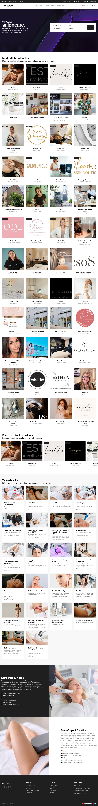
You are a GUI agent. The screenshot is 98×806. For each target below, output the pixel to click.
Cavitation (64, 758)
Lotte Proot (37, 180)
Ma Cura (13, 88)
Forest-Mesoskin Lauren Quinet (84, 272)
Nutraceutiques (30, 788)
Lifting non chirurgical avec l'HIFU (11, 693)
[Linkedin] (4, 787)
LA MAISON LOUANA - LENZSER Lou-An (85, 422)
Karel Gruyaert (37, 148)
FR (84, 6)
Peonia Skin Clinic (61, 180)
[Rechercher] (87, 5)
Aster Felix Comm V (61, 272)
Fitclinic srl (85, 301)
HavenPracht (13, 117)
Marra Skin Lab (13, 331)
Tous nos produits (30, 785)
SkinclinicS (13, 180)
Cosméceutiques (30, 787)
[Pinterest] (10, 787)
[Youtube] (8, 787)
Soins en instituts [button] (50, 6)
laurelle (61, 88)
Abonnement (29, 792)
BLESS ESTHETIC (13, 301)
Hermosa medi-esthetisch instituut (13, 149)
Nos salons (53, 790)
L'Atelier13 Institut (61, 361)
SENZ (37, 392)
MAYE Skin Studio (37, 301)
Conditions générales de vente (82, 788)
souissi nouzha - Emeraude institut (13, 422)
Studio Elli (61, 241)
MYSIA (61, 301)
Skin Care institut (85, 361)
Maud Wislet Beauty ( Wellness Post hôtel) (13, 361)
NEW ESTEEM (37, 88)
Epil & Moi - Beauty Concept (37, 361)
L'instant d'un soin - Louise (37, 422)
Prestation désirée (56, 25)
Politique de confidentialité (81, 790)
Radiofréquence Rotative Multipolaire (71, 755)
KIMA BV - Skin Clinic (85, 88)
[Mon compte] (92, 5)
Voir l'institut (14, 83)
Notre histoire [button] (60, 6)
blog (51, 788)
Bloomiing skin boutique (85, 180)
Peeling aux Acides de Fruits (10, 695)
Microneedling (6, 698)
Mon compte (77, 785)
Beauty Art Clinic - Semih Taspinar (85, 210)
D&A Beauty (84, 392)
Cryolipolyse (65, 751)
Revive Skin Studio (61, 422)
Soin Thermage (7, 702)
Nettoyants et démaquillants (33, 790)
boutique (84, 1)
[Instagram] (6, 787)
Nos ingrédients (54, 787)
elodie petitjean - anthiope (37, 117)
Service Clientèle (66, 1)
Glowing (61, 209)
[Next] (94, 437)
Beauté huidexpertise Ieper (85, 331)
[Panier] (94, 5)
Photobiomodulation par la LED (11, 704)
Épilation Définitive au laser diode (70, 753)
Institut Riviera (85, 148)
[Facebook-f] (2, 787)
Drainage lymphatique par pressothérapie (72, 762)
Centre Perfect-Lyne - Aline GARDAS (61, 118)
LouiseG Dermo (61, 148)
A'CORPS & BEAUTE (61, 331)
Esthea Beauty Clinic (61, 392)
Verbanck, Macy (37, 272)
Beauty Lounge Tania (37, 241)
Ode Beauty (13, 241)
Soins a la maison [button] (38, 6)
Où (70, 25)
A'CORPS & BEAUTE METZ (37, 331)
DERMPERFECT (13, 272)
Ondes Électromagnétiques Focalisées (72, 760)
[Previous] (90, 437)
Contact (52, 792)
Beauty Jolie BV (37, 209)
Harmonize (85, 117)
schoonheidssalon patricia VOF (13, 209)
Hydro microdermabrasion (9, 700)
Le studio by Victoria (13, 392)
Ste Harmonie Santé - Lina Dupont (85, 241)
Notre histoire (53, 785)
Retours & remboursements (81, 787)
